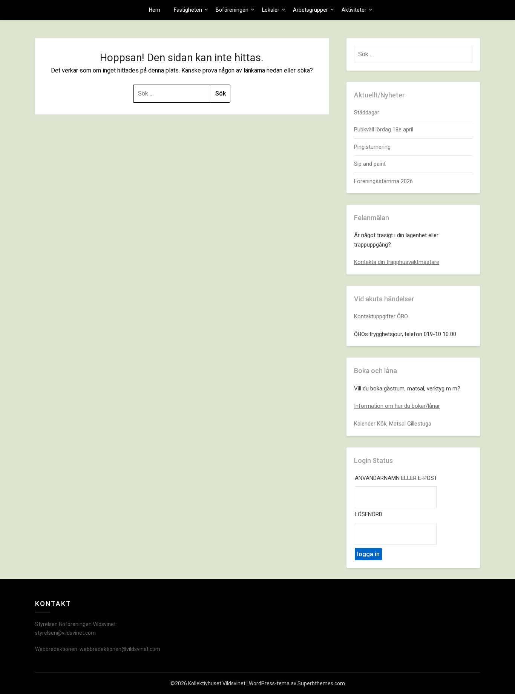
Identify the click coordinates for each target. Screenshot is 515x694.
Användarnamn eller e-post (396, 478)
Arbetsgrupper (310, 10)
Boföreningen (232, 10)
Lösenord (368, 514)
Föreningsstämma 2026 (383, 181)
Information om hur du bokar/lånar (397, 406)
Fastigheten (188, 10)
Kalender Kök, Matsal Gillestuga (392, 423)
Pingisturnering (372, 146)
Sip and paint (370, 163)
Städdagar (366, 112)
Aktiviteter (354, 10)
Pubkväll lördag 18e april (383, 129)
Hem (154, 10)
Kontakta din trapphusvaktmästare (396, 262)
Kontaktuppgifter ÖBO (381, 316)
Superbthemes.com (321, 683)
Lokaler (270, 10)
